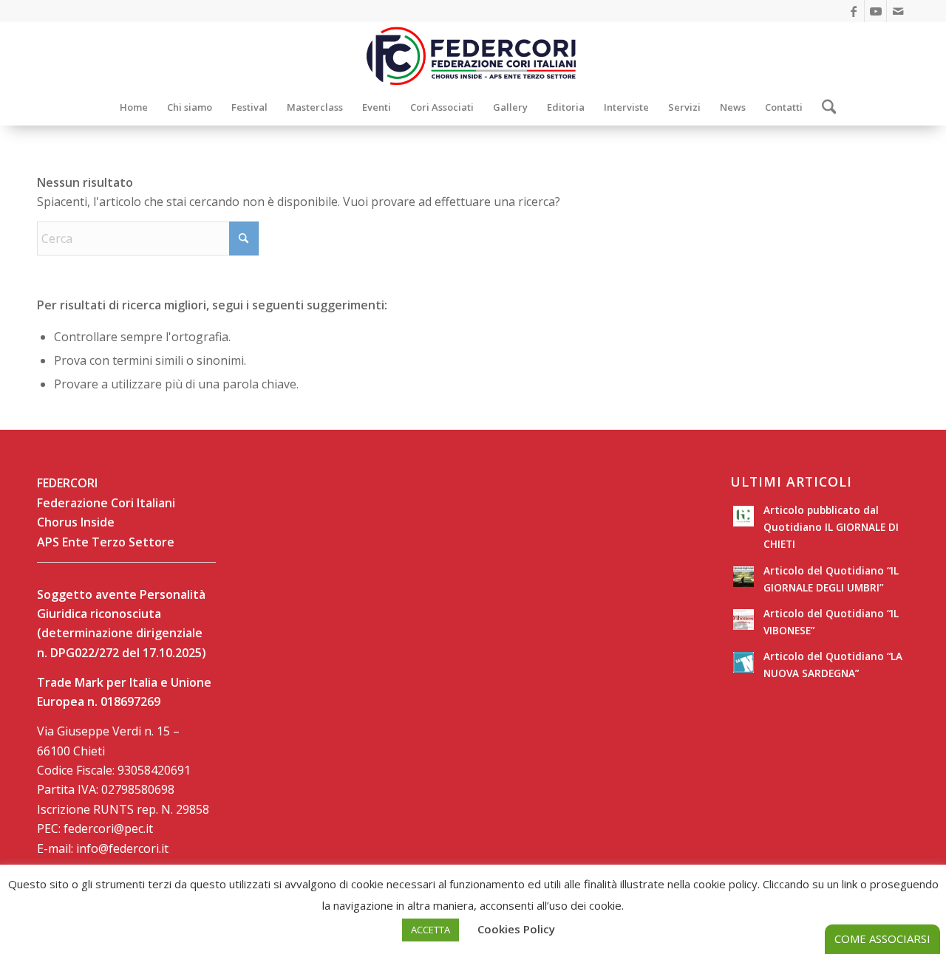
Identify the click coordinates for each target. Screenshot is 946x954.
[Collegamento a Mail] (898, 11)
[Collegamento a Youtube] (875, 11)
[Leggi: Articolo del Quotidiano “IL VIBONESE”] (743, 619)
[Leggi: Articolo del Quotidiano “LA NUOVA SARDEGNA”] (743, 662)
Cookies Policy (516, 929)
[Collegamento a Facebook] (853, 11)
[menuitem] (133, 107)
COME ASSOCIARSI (882, 938)
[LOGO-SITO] (473, 55)
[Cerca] (824, 107)
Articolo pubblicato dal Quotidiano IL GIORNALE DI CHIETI (831, 527)
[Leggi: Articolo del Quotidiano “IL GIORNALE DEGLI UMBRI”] (743, 576)
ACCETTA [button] (430, 929)
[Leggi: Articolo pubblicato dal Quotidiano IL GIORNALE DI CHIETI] (743, 516)
